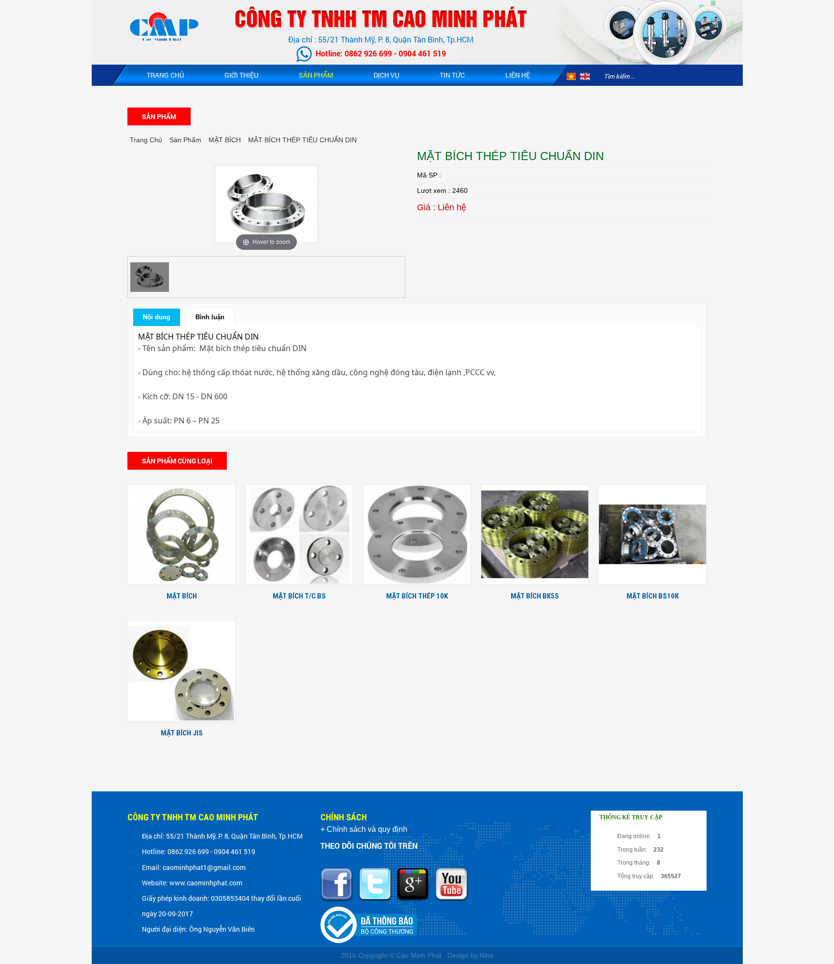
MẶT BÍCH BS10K (652, 596)
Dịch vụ (386, 75)
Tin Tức (452, 75)
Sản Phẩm (316, 75)
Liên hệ (517, 75)
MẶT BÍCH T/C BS (299, 596)
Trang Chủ (165, 75)
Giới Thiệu (241, 75)
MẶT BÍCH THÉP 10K (417, 596)
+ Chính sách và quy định (363, 829)
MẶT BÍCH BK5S (535, 596)
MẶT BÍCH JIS (182, 733)
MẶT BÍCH (182, 596)
